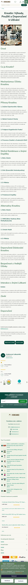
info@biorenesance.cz (15, 427)
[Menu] (26, 2)
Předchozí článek (9, 342)
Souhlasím (20, 581)
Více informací (18, 573)
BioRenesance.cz (4, 328)
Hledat (24, 5)
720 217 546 (15, 429)
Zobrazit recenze (9, 357)
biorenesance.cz (15, 431)
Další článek (19, 342)
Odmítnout (7, 580)
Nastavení (14, 576)
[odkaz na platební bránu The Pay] (14, 561)
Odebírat (22, 401)
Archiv (2, 541)
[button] (26, 382)
